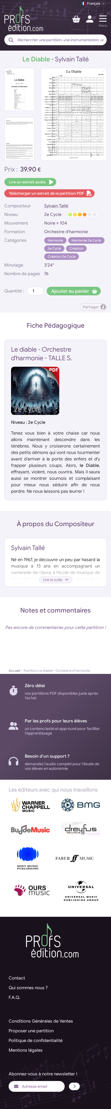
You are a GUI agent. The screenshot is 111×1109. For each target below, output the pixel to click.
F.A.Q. (14, 997)
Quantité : (14, 291)
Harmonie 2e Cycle (86, 240)
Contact (17, 978)
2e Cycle (54, 248)
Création (76, 248)
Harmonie (55, 240)
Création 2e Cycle (61, 256)
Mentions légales (26, 1050)
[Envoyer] (74, 1086)
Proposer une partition (31, 1031)
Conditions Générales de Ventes (41, 1021)
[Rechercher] (11, 40)
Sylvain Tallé (56, 206)
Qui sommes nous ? (28, 988)
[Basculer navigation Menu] (103, 18)
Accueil (14, 671)
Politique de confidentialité (36, 1040)
